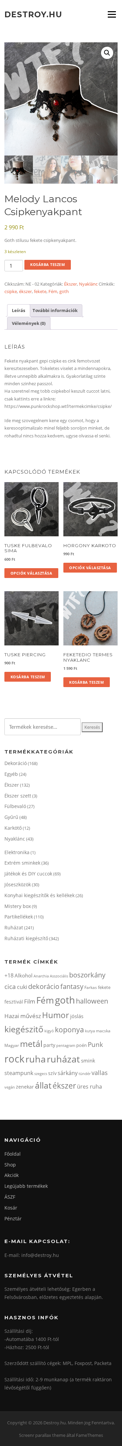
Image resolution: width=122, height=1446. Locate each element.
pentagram (65, 1045)
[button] (107, 53)
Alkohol (24, 975)
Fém (52, 291)
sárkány (68, 1073)
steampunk (18, 1073)
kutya (90, 1030)
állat (43, 1085)
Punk (95, 1044)
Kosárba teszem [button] (28, 676)
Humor (55, 1014)
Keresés (92, 727)
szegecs (40, 1073)
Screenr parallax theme (42, 1435)
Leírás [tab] (18, 310)
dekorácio (43, 986)
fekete (40, 291)
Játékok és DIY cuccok (28, 873)
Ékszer (70, 284)
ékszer (25, 291)
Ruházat (13, 927)
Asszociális (59, 975)
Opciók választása (32, 573)
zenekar (25, 1086)
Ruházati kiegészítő (26, 938)
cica (10, 986)
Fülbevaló (15, 806)
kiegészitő (23, 1029)
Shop (10, 1164)
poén (81, 1045)
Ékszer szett (17, 795)
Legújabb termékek (26, 1186)
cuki (22, 987)
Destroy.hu (33, 14)
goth (64, 291)
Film (29, 1001)
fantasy (71, 986)
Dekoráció (15, 763)
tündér (84, 1073)
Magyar (11, 1045)
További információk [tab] (55, 310)
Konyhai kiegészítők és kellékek (39, 895)
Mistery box (17, 906)
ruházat (63, 1059)
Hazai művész (22, 1016)
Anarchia (41, 975)
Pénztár (13, 1218)
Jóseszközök (17, 884)
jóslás (76, 1016)
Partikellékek (18, 916)
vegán (9, 1087)
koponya (69, 1029)
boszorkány (87, 974)
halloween (92, 1001)
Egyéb (11, 774)
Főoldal (12, 1154)
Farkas (90, 987)
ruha (35, 1059)
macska (103, 1030)
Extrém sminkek (22, 863)
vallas (100, 1073)
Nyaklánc (88, 284)
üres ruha (89, 1086)
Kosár (10, 1207)
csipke (10, 291)
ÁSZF (9, 1197)
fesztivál (13, 1001)
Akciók (11, 1175)
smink (88, 1060)
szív (52, 1073)
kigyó (49, 1030)
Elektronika (16, 852)
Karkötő (13, 828)
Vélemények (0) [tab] (28, 323)
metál (31, 1043)
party (49, 1045)
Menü (112, 14)
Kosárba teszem (47, 264)
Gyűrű (11, 817)
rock (14, 1059)
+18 (9, 975)
